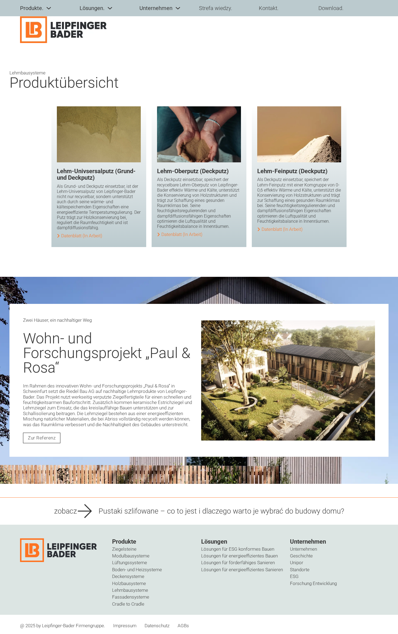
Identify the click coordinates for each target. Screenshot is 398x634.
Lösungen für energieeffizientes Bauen (239, 556)
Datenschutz (157, 625)
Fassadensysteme (130, 597)
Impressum (124, 625)
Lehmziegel (34, 407)
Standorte (299, 569)
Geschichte (301, 556)
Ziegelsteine (124, 549)
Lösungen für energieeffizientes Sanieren (242, 569)
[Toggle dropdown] (48, 8)
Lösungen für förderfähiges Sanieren (238, 562)
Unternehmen (303, 549)
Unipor (296, 562)
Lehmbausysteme (130, 590)
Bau (83, 391)
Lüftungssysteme (129, 562)
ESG (294, 576)
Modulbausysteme (130, 556)
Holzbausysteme (129, 583)
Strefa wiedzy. (215, 8)
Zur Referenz (42, 438)
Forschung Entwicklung (313, 583)
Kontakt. (269, 8)
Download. (331, 8)
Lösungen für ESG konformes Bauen (237, 549)
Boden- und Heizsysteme (137, 569)
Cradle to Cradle (128, 604)
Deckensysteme (128, 576)
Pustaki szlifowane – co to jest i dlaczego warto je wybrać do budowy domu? (221, 511)
